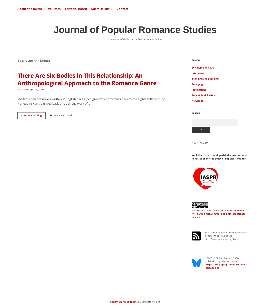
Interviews (198, 73)
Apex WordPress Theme (124, 301)
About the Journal (30, 9)
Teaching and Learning (205, 78)
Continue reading (33, 116)
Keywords (197, 100)
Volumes (54, 9)
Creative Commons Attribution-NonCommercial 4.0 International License (218, 214)
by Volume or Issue (203, 67)
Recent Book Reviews (204, 95)
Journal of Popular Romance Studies (135, 29)
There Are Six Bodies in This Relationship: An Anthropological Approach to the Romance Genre (86, 79)
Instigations (199, 89)
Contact (123, 9)
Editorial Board (76, 9)
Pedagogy (197, 84)
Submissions (100, 9)
